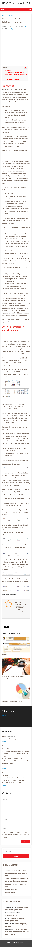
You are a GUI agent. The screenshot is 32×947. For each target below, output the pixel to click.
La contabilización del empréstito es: (16, 77)
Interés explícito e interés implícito (15, 72)
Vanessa (5, 26)
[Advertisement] (16, 49)
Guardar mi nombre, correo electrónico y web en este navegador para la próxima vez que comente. (15, 834)
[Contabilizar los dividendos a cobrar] (16, 690)
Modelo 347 (5, 654)
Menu (2, 9)
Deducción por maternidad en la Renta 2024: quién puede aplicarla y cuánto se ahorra (16, 873)
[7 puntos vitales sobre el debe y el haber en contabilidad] (16, 666)
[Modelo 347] (16, 644)
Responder (4, 741)
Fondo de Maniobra (10, 893)
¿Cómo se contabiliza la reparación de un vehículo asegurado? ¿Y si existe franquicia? (17, 932)
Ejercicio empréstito (14, 79)
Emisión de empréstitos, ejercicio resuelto (15, 74)
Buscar (16, 856)
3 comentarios (17, 29)
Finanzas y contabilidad (16, 3)
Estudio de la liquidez (11, 890)
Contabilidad (5, 29)
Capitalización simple (11, 915)
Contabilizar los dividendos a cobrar (12, 701)
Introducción (7, 70)
